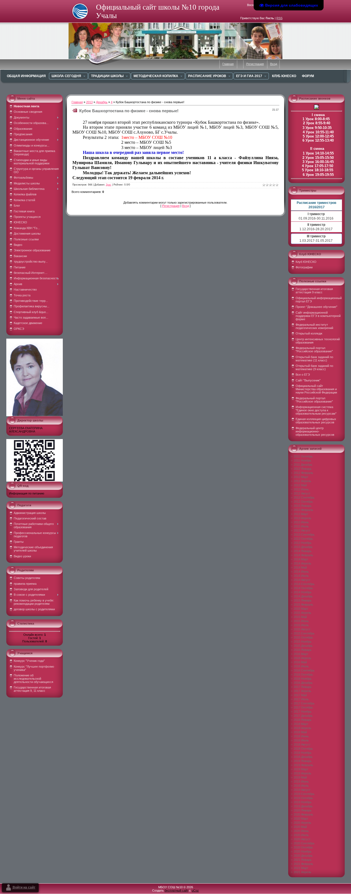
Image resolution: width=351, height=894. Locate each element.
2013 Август (302, 530)
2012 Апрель (302, 481)
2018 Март (301, 724)
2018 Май (300, 732)
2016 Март (301, 654)
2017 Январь (303, 686)
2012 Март (301, 477)
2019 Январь (303, 761)
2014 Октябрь (303, 588)
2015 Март (301, 608)
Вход (273, 64)
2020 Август (302, 839)
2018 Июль (301, 740)
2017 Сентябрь (304, 703)
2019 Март (301, 769)
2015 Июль (301, 625)
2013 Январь (303, 505)
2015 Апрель (302, 612)
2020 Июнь (301, 831)
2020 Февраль (303, 814)
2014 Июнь (301, 571)
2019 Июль (301, 785)
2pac (108, 184)
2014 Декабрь (303, 596)
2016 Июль (301, 666)
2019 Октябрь (303, 798)
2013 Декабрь (303, 547)
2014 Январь (303, 551)
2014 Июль (301, 575)
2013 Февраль (303, 509)
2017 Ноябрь (303, 711)
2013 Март (301, 514)
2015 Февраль (303, 604)
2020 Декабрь (303, 855)
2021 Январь (303, 859)
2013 (89, 102)
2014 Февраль (303, 555)
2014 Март (301, 559)
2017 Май (300, 695)
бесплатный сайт (176, 890)
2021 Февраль (303, 863)
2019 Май (300, 777)
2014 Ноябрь (303, 592)
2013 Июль (301, 526)
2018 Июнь (301, 736)
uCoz (195, 890)
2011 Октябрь (303, 456)
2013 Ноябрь (303, 542)
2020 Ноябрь (303, 851)
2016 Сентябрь (304, 670)
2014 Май (300, 567)
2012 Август (302, 493)
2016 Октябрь (303, 674)
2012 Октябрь (303, 501)
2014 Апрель (302, 563)
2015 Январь (303, 600)
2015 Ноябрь (303, 641)
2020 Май (300, 826)
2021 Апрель (302, 872)
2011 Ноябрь (302, 460)
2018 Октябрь (303, 748)
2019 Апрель (302, 773)
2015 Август (302, 629)
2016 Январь (303, 649)
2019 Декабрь (303, 806)
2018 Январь (303, 719)
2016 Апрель (302, 658)
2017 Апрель (302, 691)
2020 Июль (301, 835)
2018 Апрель (302, 728)
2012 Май (300, 485)
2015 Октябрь (303, 637)
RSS (279, 18)
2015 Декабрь (303, 645)
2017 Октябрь (303, 707)
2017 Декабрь (303, 715)
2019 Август (302, 789)
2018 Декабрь (303, 756)
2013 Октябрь (303, 538)
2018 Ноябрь (303, 752)
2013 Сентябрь (304, 534)
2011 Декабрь (303, 464)
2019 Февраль (303, 765)
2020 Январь (303, 810)
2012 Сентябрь (304, 497)
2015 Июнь (301, 621)
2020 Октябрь (303, 847)
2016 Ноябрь (303, 678)
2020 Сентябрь (304, 843)
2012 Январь (303, 468)
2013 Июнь (301, 522)
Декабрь (101, 102)
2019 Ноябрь (303, 802)
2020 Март (301, 818)
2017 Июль (301, 699)
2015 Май (300, 617)
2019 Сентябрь (304, 793)
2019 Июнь (301, 781)
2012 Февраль (303, 472)
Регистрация (255, 64)
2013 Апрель (302, 518)
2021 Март (301, 868)
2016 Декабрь (303, 682)
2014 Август (302, 579)
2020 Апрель (302, 822)
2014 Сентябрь (304, 584)
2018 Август (302, 744)
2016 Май (300, 662)
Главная (228, 64)
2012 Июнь (301, 489)
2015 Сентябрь (304, 633)
